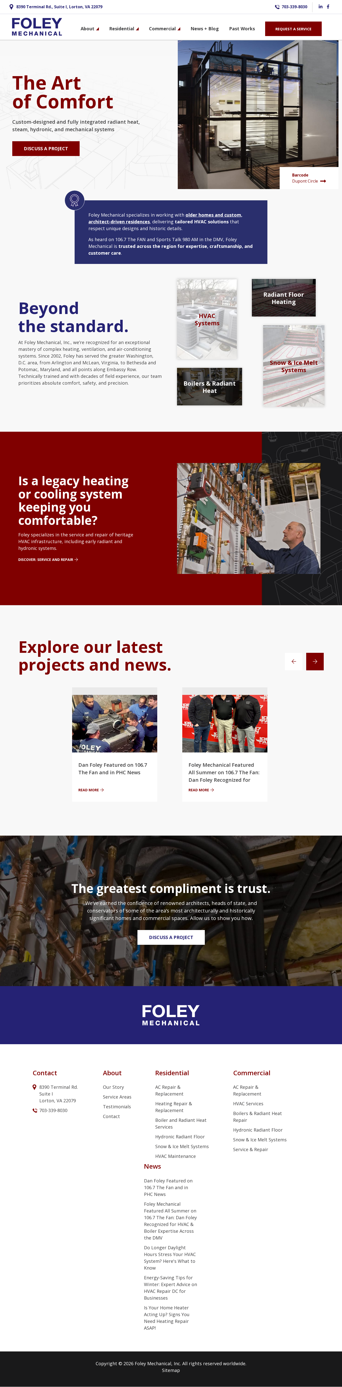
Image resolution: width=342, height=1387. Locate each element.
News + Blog (205, 29)
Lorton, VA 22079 (57, 1101)
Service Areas (117, 1097)
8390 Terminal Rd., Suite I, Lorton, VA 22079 (59, 7)
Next (315, 661)
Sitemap (171, 1370)
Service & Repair (250, 1149)
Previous (293, 661)
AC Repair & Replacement (169, 1090)
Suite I (46, 1094)
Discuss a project (46, 148)
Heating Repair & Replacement (173, 1107)
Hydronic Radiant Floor (180, 1137)
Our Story (113, 1087)
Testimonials (117, 1107)
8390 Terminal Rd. (59, 1087)
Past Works (242, 29)
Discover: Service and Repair (45, 559)
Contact (111, 1116)
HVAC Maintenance (175, 1156)
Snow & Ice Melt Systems (182, 1146)
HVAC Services (248, 1104)
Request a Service (293, 28)
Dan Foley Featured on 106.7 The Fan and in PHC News (168, 1187)
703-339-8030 (294, 7)
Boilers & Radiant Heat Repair (257, 1116)
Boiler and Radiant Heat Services (181, 1123)
